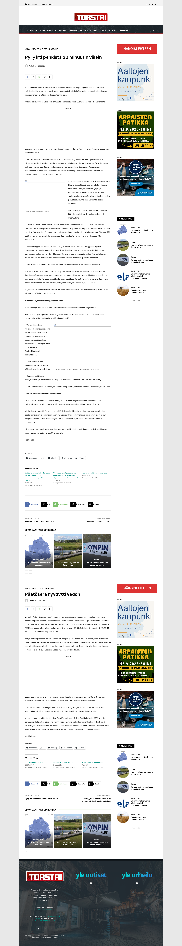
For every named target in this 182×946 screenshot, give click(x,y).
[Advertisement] (68, 128)
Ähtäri (96, 559)
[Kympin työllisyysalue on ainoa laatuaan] (97, 551)
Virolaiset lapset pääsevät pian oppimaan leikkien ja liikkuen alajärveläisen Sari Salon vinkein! (65, 475)
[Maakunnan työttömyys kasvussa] (39, 551)
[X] (155, 4)
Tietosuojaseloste (45, 909)
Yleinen (67, 559)
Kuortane (53, 49)
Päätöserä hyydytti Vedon (99, 521)
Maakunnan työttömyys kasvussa (39, 564)
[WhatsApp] (38, 77)
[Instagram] (149, 4)
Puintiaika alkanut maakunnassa (139, 291)
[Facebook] (146, 4)
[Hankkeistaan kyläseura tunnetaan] (68, 551)
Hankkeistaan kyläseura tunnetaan (68, 564)
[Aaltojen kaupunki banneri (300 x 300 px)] (135, 100)
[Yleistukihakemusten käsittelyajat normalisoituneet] (123, 275)
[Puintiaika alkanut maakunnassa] (123, 290)
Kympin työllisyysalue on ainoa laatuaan (97, 564)
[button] (154, 30)
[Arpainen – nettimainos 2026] (135, 148)
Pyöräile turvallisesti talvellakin (39, 521)
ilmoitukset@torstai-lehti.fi (45, 920)
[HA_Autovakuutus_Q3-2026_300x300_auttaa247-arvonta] (135, 195)
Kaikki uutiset (32, 49)
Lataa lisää (136, 301)
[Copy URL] (44, 77)
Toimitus (33, 66)
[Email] (50, 77)
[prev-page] (26, 572)
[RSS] (152, 4)
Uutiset (43, 49)
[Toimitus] (27, 66)
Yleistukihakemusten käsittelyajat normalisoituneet (140, 276)
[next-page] (30, 572)
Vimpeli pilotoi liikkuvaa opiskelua (94, 473)
